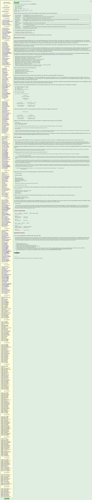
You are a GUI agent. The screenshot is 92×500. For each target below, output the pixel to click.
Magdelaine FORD (5, 129)
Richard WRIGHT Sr (6, 139)
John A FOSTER (5, 35)
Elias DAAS (5, 232)
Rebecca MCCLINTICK (6, 70)
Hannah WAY (5, 254)
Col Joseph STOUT (6, 177)
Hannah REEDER (5, 190)
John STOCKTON (5, 271)
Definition (4, 3)
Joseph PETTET (5, 43)
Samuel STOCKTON (6, 147)
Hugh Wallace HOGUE (6, 16)
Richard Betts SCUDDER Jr (7, 159)
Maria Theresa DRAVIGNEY (7, 31)
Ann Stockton (25, 13)
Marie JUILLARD (5, 75)
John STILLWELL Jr (6, 201)
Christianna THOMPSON (6, 110)
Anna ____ (4, 241)
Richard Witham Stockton (47, 41)
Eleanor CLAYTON (5, 272)
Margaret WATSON (5, 116)
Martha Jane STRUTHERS (6, 36)
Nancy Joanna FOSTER (6, 23)
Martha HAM (5, 138)
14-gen (7, 3)
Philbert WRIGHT (5, 167)
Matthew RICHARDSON (6, 83)
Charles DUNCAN (5, 130)
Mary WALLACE (5, 105)
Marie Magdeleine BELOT (6, 48)
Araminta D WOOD (5, 47)
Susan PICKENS (5, 62)
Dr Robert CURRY (5, 121)
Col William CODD (5, 255)
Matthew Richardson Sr (6, 112)
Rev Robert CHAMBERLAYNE (7, 283)
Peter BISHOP (5, 94)
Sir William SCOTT (6, 401)
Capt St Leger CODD (6, 192)
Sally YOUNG (5, 184)
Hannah (4, 267)
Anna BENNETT (5, 220)
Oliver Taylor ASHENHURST (7, 38)
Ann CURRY (5, 122)
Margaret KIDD (5, 162)
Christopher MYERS (6, 127)
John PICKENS (5, 92)
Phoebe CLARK (5, 149)
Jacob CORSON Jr (5, 144)
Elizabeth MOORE (5, 245)
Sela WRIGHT (5, 68)
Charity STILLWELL (6, 145)
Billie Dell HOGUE (5, 11)
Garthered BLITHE (5, 285)
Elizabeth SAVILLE (5, 59)
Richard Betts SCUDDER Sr (7, 189)
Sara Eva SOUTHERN (6, 39)
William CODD (5, 288)
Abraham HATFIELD (6, 178)
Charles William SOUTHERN (7, 64)
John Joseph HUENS (6, 81)
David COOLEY (5, 42)
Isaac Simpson (32, 15)
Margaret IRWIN (5, 54)
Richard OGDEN (5, 275)
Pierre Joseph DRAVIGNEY (7, 49)
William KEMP (5, 108)
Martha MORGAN (5, 103)
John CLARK (5, 180)
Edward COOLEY (5, 101)
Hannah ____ (5, 215)
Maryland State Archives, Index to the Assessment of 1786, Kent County (60, 54)
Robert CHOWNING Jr (6, 225)
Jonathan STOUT (5, 206)
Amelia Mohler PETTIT (6, 28)
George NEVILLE (5, 352)
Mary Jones (4, 132)
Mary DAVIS (5, 141)
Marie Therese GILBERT (6, 50)
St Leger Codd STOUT (6, 124)
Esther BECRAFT (5, 168)
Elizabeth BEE (5, 273)
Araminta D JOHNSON (6, 20)
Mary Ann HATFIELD (6, 114)
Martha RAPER (5, 102)
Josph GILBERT (5, 78)
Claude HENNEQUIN (6, 74)
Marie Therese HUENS (6, 51)
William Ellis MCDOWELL (6, 24)
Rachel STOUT (5, 148)
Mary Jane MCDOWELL (6, 106)
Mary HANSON (5, 193)
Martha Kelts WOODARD (6, 221)
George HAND (5, 202)
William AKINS (5, 69)
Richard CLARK (5, 210)
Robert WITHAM (5, 204)
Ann (3, 298)
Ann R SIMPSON (5, 34)
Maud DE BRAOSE (6, 495)
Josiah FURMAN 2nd (6, 188)
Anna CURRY (5, 60)
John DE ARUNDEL (6, 467)
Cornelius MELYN (5, 242)
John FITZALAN (6, 480)
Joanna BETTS (5, 217)
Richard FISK (5, 107)
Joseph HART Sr (5, 61)
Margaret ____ (5, 238)
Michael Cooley (25, 258)
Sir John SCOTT (6, 379)
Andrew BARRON (5, 223)
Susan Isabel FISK (5, 30)
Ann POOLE (5, 226)
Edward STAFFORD (6, 377)
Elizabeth (4, 269)
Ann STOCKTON (5, 84)
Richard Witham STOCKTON (7, 113)
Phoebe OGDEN (5, 179)
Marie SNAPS (5, 80)
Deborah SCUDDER (6, 123)
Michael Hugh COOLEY (6, 7)
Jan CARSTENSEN (6, 200)
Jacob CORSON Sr (5, 172)
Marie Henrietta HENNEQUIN (7, 15)
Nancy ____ (4, 57)
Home (15, 1)
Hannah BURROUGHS (6, 218)
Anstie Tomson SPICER (6, 292)
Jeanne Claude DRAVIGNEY (7, 77)
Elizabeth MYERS (5, 95)
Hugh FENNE (5, 400)
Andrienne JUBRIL (5, 299)
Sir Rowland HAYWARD (6, 313)
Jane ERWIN (5, 90)
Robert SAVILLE (5, 88)
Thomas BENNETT (6, 291)
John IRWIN (4, 82)
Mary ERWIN (5, 120)
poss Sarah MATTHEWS (6, 137)
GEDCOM (9, 3)
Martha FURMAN (5, 158)
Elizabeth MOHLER (5, 44)
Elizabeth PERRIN (5, 233)
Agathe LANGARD (5, 79)
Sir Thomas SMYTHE (6, 335)
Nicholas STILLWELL (6, 174)
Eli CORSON (5, 109)
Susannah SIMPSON (6, 125)
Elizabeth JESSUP (6, 213)
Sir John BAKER (5, 355)
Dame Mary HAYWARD (6, 290)
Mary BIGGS (5, 282)
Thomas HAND (5, 234)
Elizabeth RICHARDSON (6, 56)
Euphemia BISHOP (5, 63)
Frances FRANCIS (5, 181)
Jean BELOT (5, 76)
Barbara (4, 231)
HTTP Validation (40, 258)
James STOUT (5, 160)
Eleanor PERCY (6, 378)
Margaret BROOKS (5, 164)
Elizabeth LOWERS (6, 279)
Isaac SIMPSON (5, 55)
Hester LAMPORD (5, 289)
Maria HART (4, 37)
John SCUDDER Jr (6, 216)
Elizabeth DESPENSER (7, 468)
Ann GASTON (5, 151)
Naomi (4, 173)
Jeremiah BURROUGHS (6, 253)
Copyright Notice (35, 258)
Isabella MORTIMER (7, 481)
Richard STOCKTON (6, 175)
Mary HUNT (4, 187)
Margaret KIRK (5, 131)
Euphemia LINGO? (5, 128)
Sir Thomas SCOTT (6, 332)
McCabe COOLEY (5, 14)
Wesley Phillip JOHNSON (6, 29)
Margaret (4, 126)
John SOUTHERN (5, 96)
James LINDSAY (5, 115)
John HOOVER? (5, 97)
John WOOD (4, 73)
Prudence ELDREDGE (6, 146)
